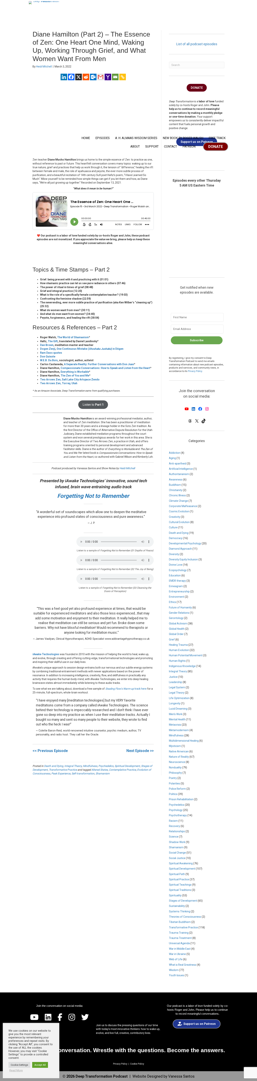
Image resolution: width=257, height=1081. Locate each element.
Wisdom (174, 970)
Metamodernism (179, 730)
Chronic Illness (177, 495)
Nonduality (175, 767)
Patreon (188, 146)
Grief (172, 639)
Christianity (175, 490)
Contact (170, 146)
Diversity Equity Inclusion (183, 559)
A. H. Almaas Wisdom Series (136, 138)
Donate (215, 146)
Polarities (174, 783)
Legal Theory (176, 692)
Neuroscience (177, 762)
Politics (173, 794)
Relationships (177, 831)
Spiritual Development (127, 765)
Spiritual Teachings (180, 884)
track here (126, 688)
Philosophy (175, 772)
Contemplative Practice (122, 769)
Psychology (175, 810)
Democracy (175, 538)
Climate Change (178, 500)
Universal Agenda (179, 943)
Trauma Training (179, 932)
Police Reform (177, 788)
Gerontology (176, 618)
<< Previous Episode (50, 750)
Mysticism (175, 745)
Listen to (93, 404)
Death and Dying (53, 765)
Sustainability (177, 905)
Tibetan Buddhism (180, 921)
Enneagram (176, 586)
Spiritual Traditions (180, 889)
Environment (176, 596)
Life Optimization (179, 698)
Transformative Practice (63, 769)
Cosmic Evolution (179, 511)
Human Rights (177, 660)
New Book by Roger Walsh (183, 138)
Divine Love (175, 564)
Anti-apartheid (177, 463)
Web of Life (175, 959)
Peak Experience (60, 773)
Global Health (177, 628)
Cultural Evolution (179, 522)
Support (152, 146)
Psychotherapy (178, 815)
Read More (16, 1070)
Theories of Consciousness (185, 916)
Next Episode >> (140, 750)
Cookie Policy (137, 1064)
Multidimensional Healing (184, 740)
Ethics (172, 602)
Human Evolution (179, 650)
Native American (179, 751)
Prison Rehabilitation (181, 799)
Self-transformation (82, 773)
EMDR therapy (177, 580)
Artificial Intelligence (181, 468)
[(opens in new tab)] (197, 1037)
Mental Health (177, 719)
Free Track (217, 138)
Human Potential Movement (185, 655)
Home (85, 138)
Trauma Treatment (180, 937)
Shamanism (102, 773)
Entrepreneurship (179, 591)
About (135, 146)
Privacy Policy (195, 371)
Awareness (175, 479)
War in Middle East (180, 948)
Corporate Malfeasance (183, 506)
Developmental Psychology (185, 543)
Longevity (174, 703)
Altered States (99, 769)
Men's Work (175, 714)
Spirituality (175, 895)
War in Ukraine (177, 954)
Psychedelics (105, 765)
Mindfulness (90, 765)
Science (173, 836)
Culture (173, 527)
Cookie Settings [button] (19, 1064)
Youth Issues (176, 975)
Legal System (177, 687)
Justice (173, 676)
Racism (173, 820)
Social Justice (177, 858)
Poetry (173, 778)
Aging (172, 458)
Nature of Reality (179, 756)
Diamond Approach (180, 548)
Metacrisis (175, 724)
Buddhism (175, 484)
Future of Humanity (180, 607)
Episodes (102, 138)
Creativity (174, 516)
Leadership (175, 682)
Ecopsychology (178, 570)
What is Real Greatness (182, 964)
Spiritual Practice (179, 879)
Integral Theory (73, 765)
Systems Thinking (179, 911)
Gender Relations (179, 612)
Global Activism (178, 623)
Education (175, 575)
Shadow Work (177, 842)
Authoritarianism (179, 474)
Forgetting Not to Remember (93, 496)
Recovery (174, 826)
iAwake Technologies (46, 654)
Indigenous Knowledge (182, 666)
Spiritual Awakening (181, 863)
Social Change (177, 852)
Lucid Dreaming (178, 708)
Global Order (176, 634)
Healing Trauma (178, 644)
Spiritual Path (177, 874)
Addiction (174, 452)
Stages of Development (183, 900)
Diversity (174, 554)
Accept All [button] (40, 1064)
